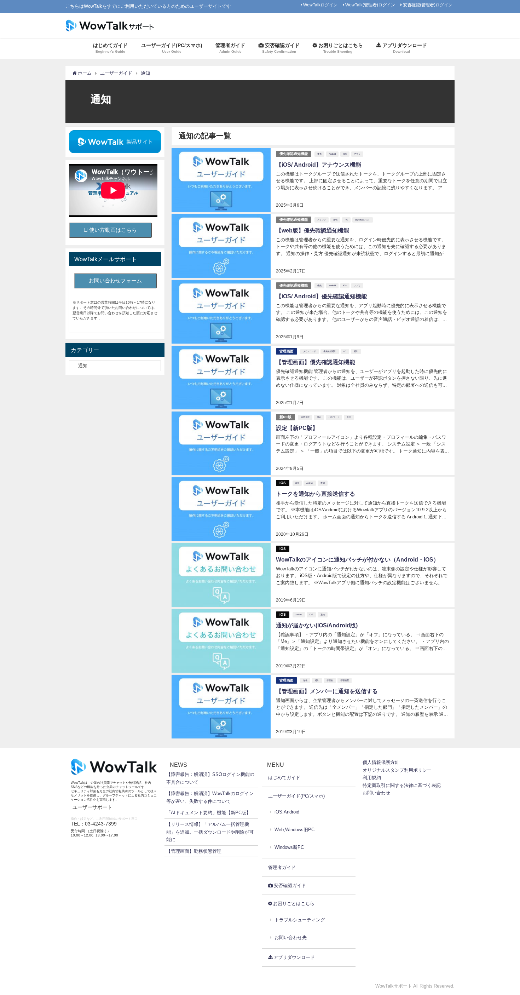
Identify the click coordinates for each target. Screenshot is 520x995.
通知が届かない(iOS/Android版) (317, 625)
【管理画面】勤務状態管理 (193, 851)
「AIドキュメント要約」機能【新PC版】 (208, 812)
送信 (335, 220)
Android (332, 154)
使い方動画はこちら (112, 230)
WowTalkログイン (320, 5)
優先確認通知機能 (293, 153)
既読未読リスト (362, 220)
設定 (319, 417)
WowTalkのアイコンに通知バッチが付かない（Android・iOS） (357, 559)
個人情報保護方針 (381, 762)
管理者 (330, 680)
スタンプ (321, 220)
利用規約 (372, 777)
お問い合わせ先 (291, 937)
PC (346, 220)
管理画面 (286, 351)
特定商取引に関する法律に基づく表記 (402, 785)
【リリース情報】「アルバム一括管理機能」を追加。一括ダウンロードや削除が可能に (210, 832)
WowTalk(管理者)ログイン (370, 5)
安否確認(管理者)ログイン (427, 5)
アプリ (357, 154)
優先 (319, 154)
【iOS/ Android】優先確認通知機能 (321, 296)
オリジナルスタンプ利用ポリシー (397, 770)
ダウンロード (309, 351)
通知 (356, 351)
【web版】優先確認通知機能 (312, 230)
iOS (345, 154)
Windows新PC (289, 847)
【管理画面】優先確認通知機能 (315, 362)
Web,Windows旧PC (294, 829)
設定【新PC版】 (297, 428)
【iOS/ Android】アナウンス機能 (318, 164)
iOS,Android (287, 812)
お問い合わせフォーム (115, 280)
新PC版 (285, 417)
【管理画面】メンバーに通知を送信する (327, 691)
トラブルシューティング (300, 920)
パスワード (334, 417)
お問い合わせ (376, 792)
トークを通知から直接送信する (315, 493)
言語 (349, 417)
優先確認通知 (329, 351)
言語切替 (305, 417)
